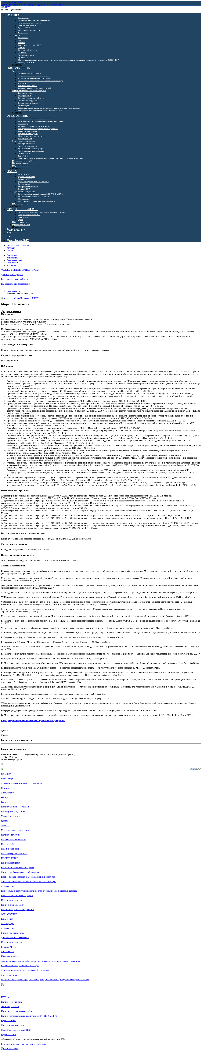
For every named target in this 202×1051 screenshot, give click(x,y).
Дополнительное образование (15, 937)
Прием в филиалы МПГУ (13, 905)
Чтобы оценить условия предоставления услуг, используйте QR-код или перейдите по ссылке (45, 979)
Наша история (7, 779)
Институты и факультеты (13, 811)
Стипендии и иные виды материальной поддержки (25, 970)
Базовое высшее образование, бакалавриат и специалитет (28, 877)
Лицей (10, 250)
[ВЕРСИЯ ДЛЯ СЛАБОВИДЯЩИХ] (16, 230)
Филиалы (5, 825)
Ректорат (5, 802)
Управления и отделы (11, 816)
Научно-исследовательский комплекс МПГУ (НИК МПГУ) (29, 1016)
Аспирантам (12, 258)
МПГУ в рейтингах (10, 849)
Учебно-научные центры (12, 933)
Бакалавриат (7, 919)
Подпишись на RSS (12, 2)
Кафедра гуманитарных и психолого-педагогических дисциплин (33, 720)
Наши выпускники (10, 956)
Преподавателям (14, 260)
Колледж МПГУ (8, 947)
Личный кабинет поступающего (20, 5)
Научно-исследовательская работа (17, 1011)
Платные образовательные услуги (17, 895)
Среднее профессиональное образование (20, 872)
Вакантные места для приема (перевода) (20, 965)
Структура (6, 788)
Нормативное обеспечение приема (17, 867)
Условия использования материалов (29, 1044)
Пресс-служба (7, 844)
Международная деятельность (15, 830)
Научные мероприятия (11, 1002)
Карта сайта (6, 1044)
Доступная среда (9, 975)
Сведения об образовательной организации (21, 783)
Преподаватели (14, 291)
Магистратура (7, 923)
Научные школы (8, 1020)
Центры (5, 821)
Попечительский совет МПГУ (15, 807)
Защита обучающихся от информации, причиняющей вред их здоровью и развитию (40, 961)
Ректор (4, 797)
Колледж (11, 248)
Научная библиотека (10, 835)
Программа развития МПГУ (14, 853)
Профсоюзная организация (13, 839)
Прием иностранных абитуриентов (17, 909)
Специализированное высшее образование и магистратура (28, 881)
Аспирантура (7, 886)
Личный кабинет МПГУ (51, 5)
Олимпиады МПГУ (10, 1006)
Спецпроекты (13, 263)
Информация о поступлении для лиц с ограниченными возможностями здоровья (39, 891)
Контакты (11, 265)
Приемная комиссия (10, 863)
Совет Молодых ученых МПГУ (16, 1030)
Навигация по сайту (13, 10)
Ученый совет (7, 793)
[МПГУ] (5, 7)
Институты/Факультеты (18, 245)
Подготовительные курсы (13, 900)
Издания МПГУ (8, 1034)
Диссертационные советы (13, 1025)
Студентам (12, 255)
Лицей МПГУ (7, 951)
